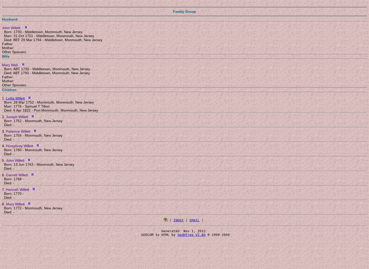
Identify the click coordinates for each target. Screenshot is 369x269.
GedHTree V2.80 (191, 235)
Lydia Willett (15, 98)
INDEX (178, 220)
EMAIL (195, 220)
